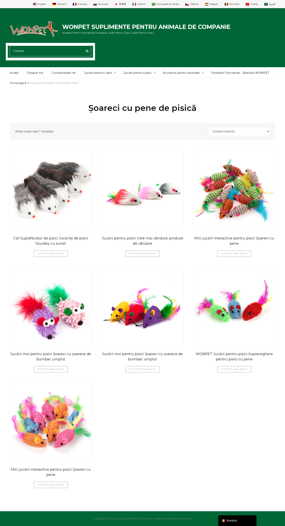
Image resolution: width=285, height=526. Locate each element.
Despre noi (35, 73)
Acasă (14, 73)
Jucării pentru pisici (137, 73)
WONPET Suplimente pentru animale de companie (146, 26)
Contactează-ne (64, 73)
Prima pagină (18, 82)
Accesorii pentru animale (181, 73)
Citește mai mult (50, 253)
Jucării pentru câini (98, 73)
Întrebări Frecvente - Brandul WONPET (240, 73)
